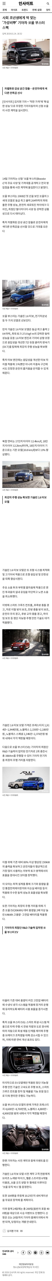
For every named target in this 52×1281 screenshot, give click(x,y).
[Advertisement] (26, 144)
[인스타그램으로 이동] (35, 1252)
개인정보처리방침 (26, 1264)
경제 (4, 9)
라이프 (14, 9)
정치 (48, 9)
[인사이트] (26, 3)
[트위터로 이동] (29, 1252)
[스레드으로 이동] (41, 1252)
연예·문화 (37, 9)
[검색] (48, 3)
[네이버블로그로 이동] (47, 1252)
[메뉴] (4, 3)
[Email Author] (21, 1231)
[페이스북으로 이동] (23, 1252)
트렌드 (25, 9)
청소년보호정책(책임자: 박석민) (26, 1267)
